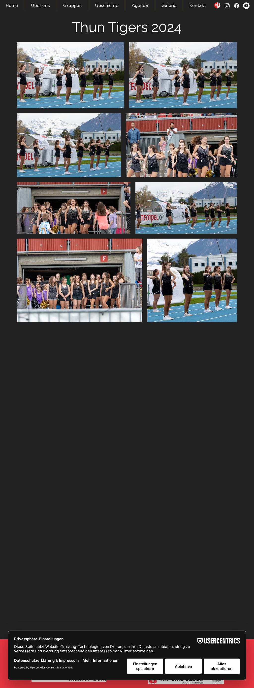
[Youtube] (246, 5)
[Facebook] (236, 5)
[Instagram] (227, 5)
